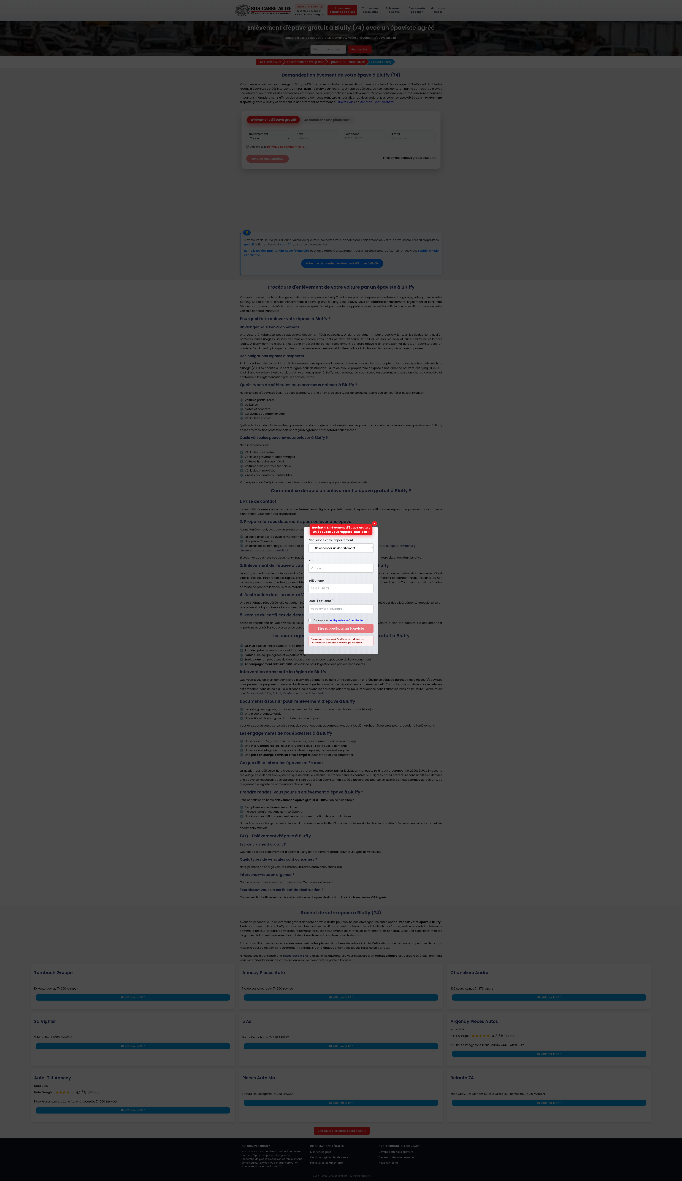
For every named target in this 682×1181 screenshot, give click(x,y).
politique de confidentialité (346, 620)
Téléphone (316, 581)
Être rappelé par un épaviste (341, 628)
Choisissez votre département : (331, 540)
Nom (311, 560)
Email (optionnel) (321, 601)
